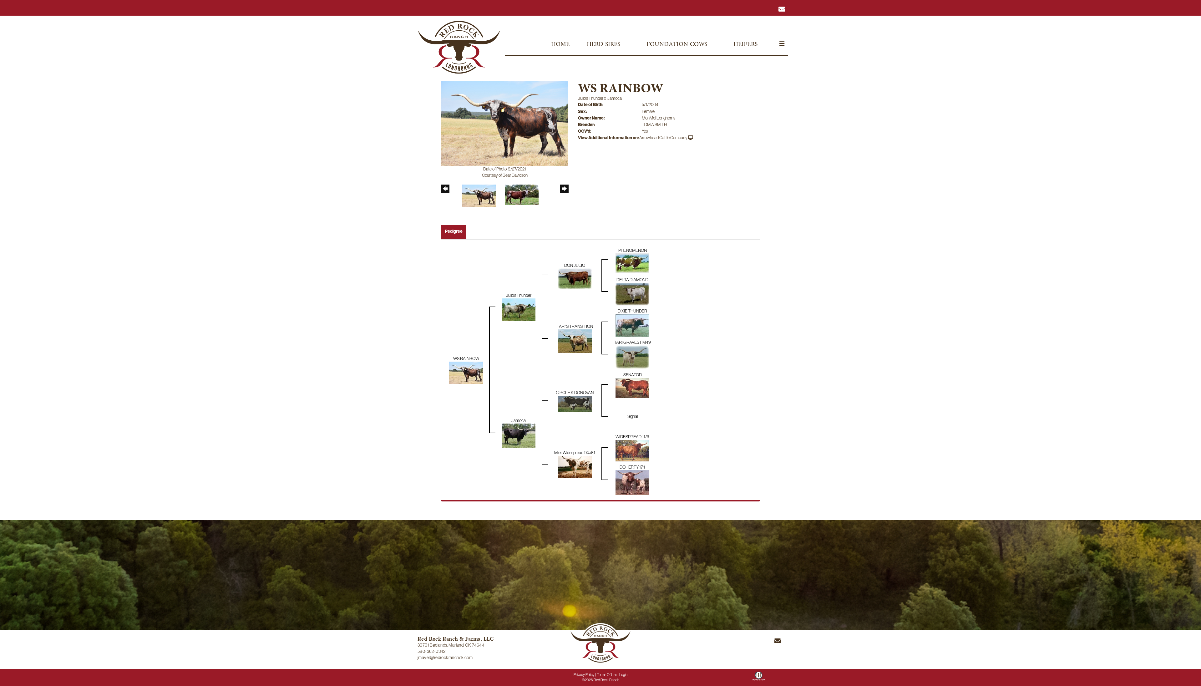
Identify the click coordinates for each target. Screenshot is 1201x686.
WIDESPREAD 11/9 (632, 436)
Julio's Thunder (590, 98)
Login (623, 675)
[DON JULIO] (575, 278)
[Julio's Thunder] (518, 309)
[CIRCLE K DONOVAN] (575, 403)
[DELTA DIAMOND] (632, 293)
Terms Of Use (607, 675)
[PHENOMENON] (632, 262)
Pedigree (454, 231)
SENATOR (632, 374)
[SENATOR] (632, 387)
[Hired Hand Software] (759, 678)
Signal (632, 416)
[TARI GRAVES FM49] (632, 356)
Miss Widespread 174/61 (574, 452)
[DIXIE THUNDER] (632, 325)
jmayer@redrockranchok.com (445, 657)
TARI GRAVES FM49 (632, 342)
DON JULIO (574, 265)
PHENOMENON (632, 250)
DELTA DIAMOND (632, 279)
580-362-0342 (432, 651)
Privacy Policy (584, 675)
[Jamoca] (518, 435)
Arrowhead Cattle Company (663, 137)
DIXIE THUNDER (632, 310)
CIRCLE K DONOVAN (575, 392)
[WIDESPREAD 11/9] (632, 450)
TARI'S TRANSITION (575, 326)
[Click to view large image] (504, 122)
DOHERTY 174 (632, 467)
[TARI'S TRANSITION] (575, 340)
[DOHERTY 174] (632, 482)
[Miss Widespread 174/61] (575, 466)
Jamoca (614, 98)
